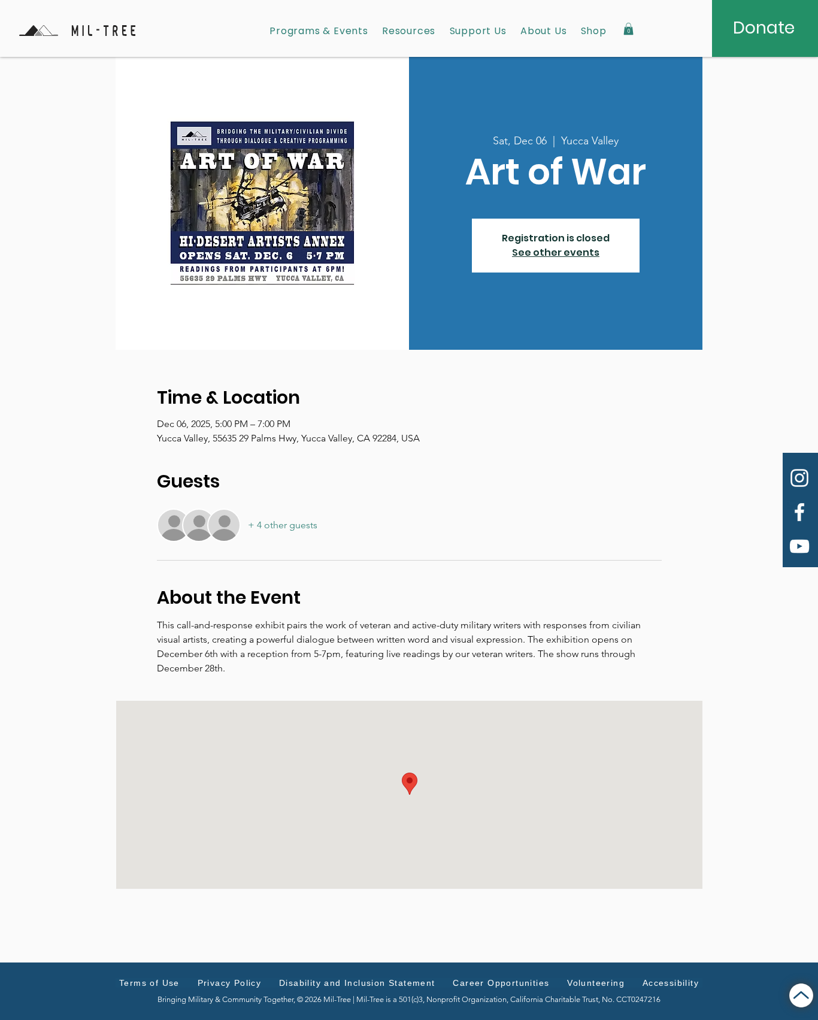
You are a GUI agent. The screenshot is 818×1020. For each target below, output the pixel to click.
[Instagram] (799, 478)
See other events (555, 252)
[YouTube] (799, 546)
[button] (628, 29)
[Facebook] (799, 512)
